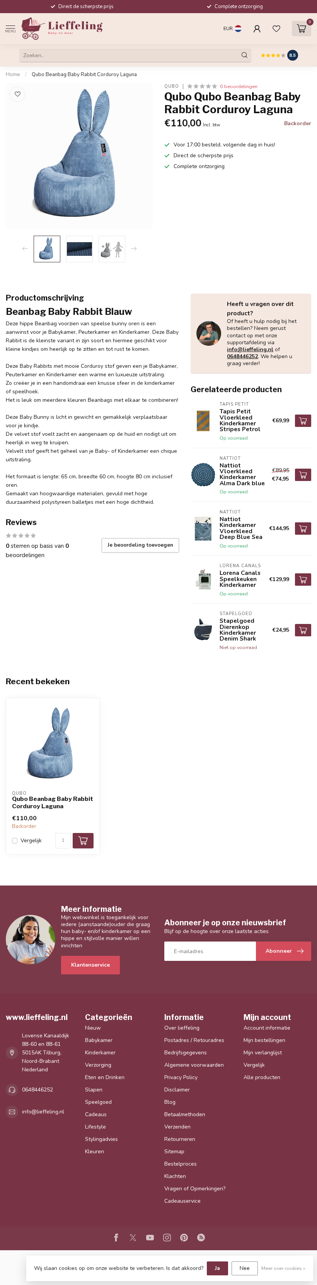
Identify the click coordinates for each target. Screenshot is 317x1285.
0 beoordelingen (238, 86)
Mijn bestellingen (264, 1040)
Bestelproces (180, 1164)
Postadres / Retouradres (194, 1040)
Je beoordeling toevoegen (140, 545)
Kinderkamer (100, 1052)
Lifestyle (95, 1126)
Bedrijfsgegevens (185, 1052)
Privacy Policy (181, 1077)
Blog (170, 1102)
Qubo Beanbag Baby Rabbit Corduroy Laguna (84, 74)
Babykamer (98, 1040)
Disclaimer (177, 1089)
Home (13, 74)
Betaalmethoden (184, 1114)
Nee (245, 1268)
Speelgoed (98, 1102)
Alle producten (262, 1077)
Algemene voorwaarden (194, 1065)
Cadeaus (96, 1114)
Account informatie (267, 1028)
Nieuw (93, 1028)
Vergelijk (31, 840)
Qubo (171, 86)
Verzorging (98, 1065)
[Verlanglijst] (276, 28)
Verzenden (177, 1126)
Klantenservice (90, 965)
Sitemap (174, 1151)
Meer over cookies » (283, 1268)
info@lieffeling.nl (250, 349)
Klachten (175, 1176)
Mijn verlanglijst (263, 1052)
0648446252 (242, 356)
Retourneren (179, 1139)
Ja (217, 1268)
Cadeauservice (182, 1201)
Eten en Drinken (104, 1077)
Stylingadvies (101, 1139)
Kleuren (94, 1151)
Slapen (93, 1089)
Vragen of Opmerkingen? (194, 1188)
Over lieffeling (181, 1028)
